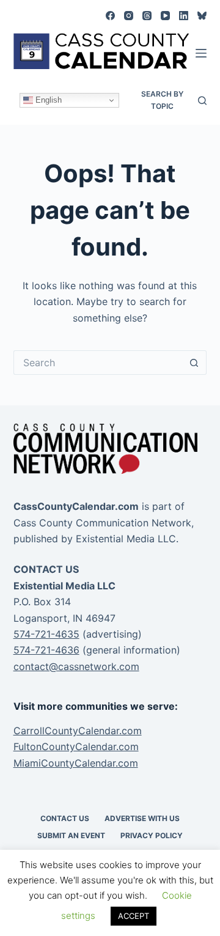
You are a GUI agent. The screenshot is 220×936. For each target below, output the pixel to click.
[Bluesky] (202, 15)
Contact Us (64, 818)
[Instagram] (128, 15)
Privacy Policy (151, 835)
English (47, 100)
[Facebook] (110, 15)
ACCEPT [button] (133, 916)
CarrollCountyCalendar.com (77, 730)
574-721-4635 (46, 634)
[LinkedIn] (183, 15)
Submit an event (71, 835)
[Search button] (194, 362)
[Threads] (147, 15)
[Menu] (201, 53)
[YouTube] (165, 15)
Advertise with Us (142, 818)
